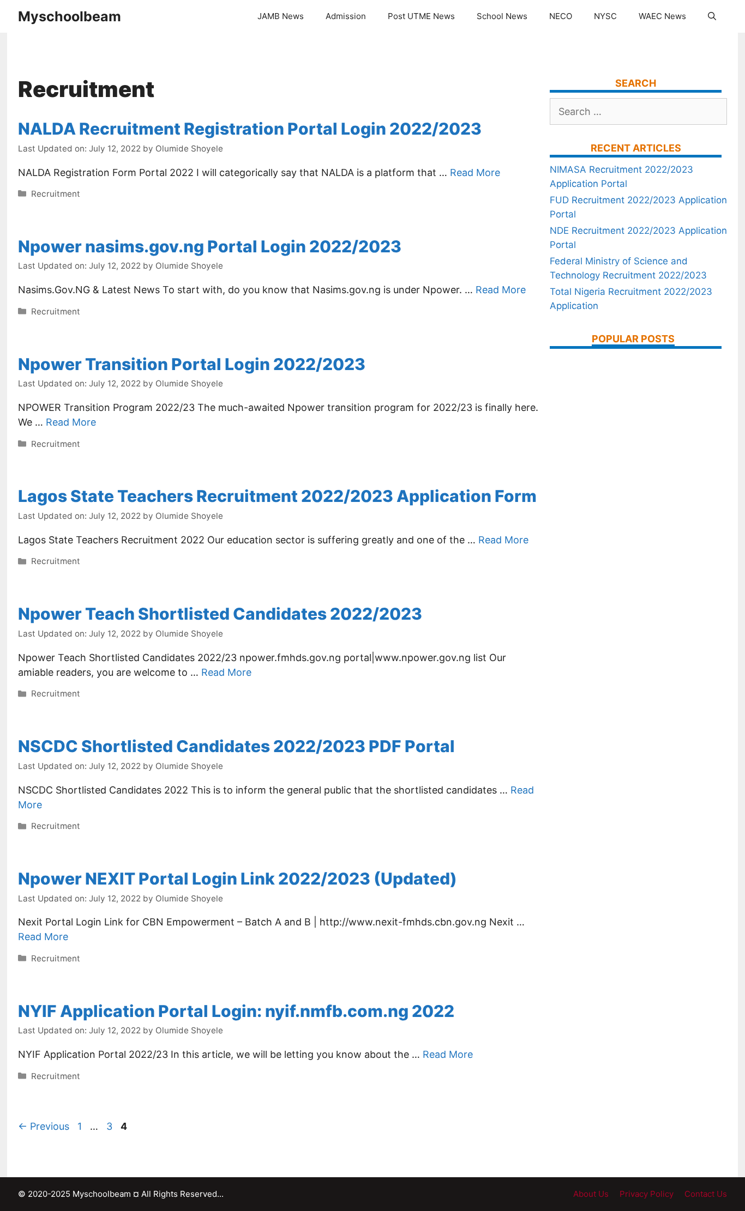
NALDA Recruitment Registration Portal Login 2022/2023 (250, 128)
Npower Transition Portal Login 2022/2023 (191, 364)
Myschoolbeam (69, 16)
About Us (591, 1194)
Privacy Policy (647, 1194)
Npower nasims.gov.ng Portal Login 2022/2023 (209, 246)
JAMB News (280, 16)
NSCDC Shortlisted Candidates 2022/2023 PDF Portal (236, 746)
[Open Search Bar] (712, 16)
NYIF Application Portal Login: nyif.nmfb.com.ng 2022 (236, 1011)
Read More (475, 172)
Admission (346, 16)
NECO (560, 16)
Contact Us (705, 1194)
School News (502, 16)
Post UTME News (421, 16)
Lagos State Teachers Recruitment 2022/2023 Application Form (277, 496)
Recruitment (55, 194)
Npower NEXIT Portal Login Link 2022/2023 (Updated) (237, 878)
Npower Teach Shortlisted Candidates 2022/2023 (220, 613)
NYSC (605, 16)
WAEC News (662, 16)
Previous (43, 1126)
